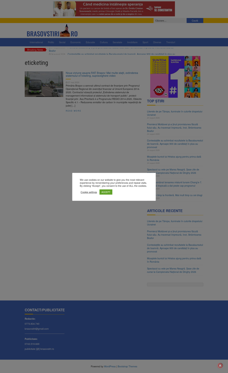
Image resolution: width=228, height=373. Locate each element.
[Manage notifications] (220, 365)
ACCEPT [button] (105, 192)
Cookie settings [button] (89, 192)
